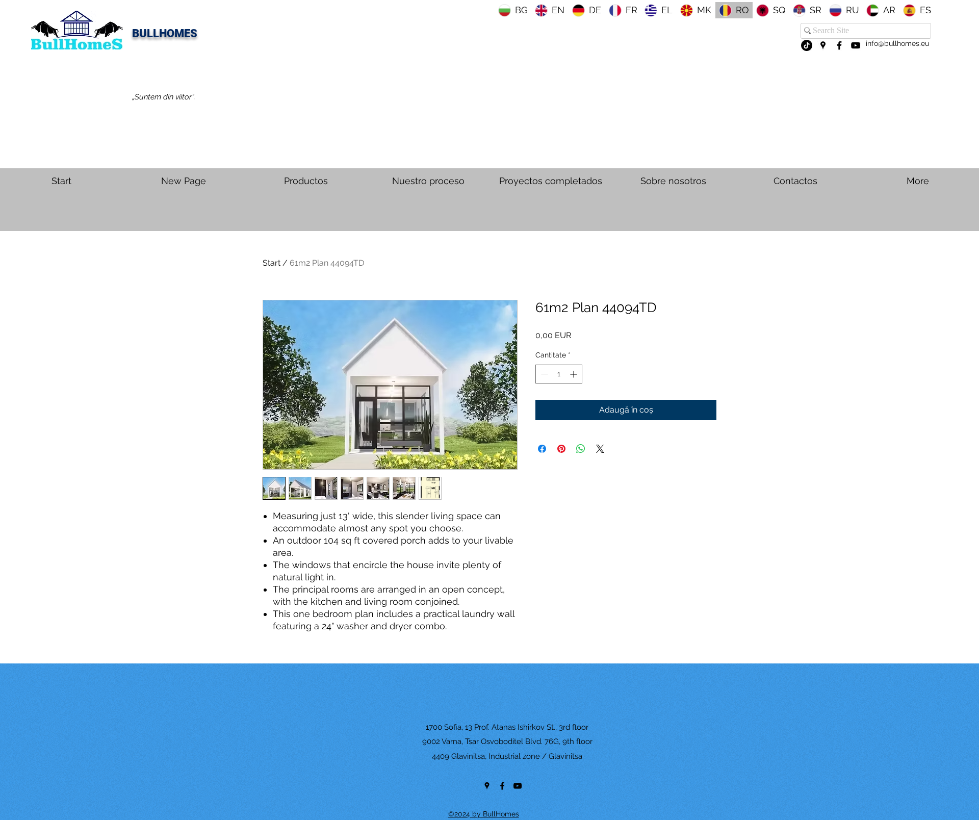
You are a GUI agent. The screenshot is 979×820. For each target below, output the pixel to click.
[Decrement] (543, 374)
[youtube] (855, 45)
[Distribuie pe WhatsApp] (581, 449)
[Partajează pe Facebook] (542, 449)
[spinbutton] (559, 374)
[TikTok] (806, 45)
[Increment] (574, 374)
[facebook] (839, 45)
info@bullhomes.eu (897, 43)
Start (271, 263)
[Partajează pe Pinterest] (561, 449)
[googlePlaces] (823, 45)
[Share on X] (600, 449)
